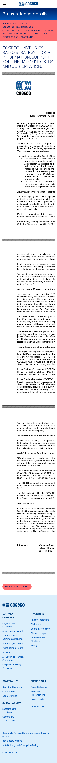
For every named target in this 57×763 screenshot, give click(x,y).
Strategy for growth (12, 631)
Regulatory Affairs (12, 740)
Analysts (35, 645)
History (6, 652)
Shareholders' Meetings (38, 639)
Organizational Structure (10, 625)
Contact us (9, 752)
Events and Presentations (38, 693)
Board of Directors (12, 687)
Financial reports (40, 633)
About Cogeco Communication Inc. (12, 637)
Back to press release (17, 586)
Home (5, 23)
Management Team (12, 647)
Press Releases (39, 687)
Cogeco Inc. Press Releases (16, 27)
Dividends (36, 624)
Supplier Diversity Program (11, 666)
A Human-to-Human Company (13, 658)
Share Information (40, 628)
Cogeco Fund (39, 706)
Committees (8, 691)
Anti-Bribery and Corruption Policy (20, 745)
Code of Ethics (9, 696)
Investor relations (40, 619)
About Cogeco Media (13, 643)
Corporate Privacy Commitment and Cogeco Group (25, 735)
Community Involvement (8, 718)
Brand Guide (37, 699)
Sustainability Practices (9, 710)
